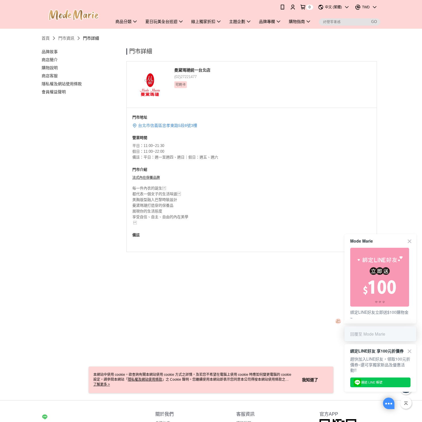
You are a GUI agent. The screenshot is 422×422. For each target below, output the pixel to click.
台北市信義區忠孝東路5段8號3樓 (167, 125)
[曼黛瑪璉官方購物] (73, 15)
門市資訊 (66, 38)
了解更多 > (101, 384)
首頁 (46, 38)
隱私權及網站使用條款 (145, 380)
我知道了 (310, 380)
